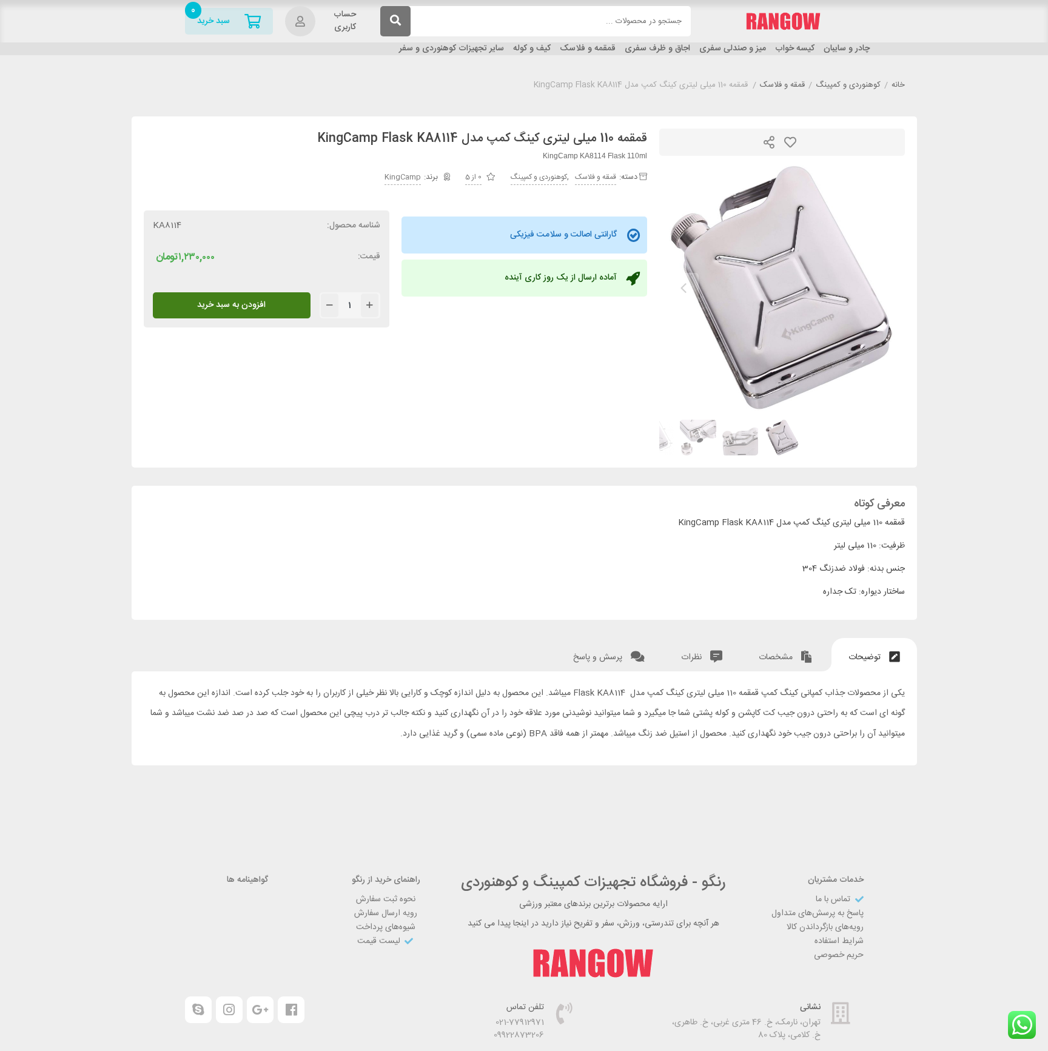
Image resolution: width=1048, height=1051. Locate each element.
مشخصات (777, 657)
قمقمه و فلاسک (588, 48)
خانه (898, 85)
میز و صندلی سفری (732, 48)
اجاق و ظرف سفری (657, 48)
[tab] (874, 654)
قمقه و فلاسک (782, 85)
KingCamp (403, 177)
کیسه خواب (795, 48)
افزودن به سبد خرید (231, 305)
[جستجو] (395, 21)
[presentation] (683, 288)
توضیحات (865, 657)
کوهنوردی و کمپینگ (848, 85)
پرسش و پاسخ (599, 657)
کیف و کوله (532, 48)
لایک (790, 142)
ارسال (769, 142)
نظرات (692, 657)
